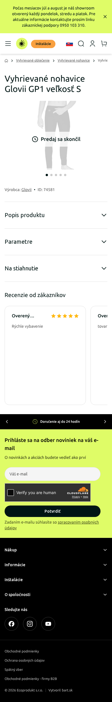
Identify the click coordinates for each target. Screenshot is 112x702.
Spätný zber (14, 670)
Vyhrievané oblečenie (33, 60)
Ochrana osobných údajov (25, 660)
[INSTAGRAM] (30, 624)
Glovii (27, 189)
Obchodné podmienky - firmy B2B (31, 679)
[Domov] (22, 43)
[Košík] (104, 43)
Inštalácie (43, 44)
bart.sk (67, 690)
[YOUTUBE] (48, 624)
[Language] (69, 43)
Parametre (18, 241)
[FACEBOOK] (11, 624)
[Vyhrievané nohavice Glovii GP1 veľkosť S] (56, 135)
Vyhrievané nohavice (74, 60)
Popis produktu (25, 215)
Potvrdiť (53, 511)
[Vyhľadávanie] (81, 43)
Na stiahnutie (21, 268)
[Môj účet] (92, 43)
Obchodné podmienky (22, 651)
